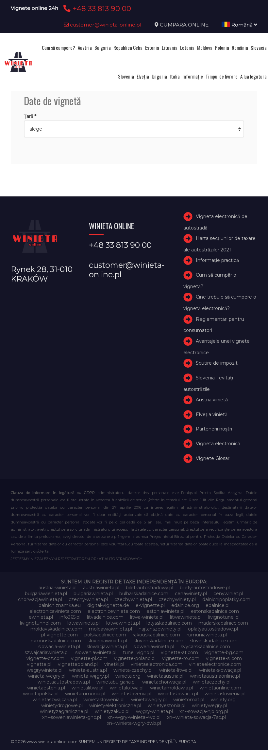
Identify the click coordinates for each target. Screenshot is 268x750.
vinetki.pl (114, 664)
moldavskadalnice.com (56, 629)
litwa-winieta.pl (146, 617)
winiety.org (223, 700)
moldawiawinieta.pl (110, 629)
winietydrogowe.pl (62, 705)
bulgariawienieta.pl (46, 593)
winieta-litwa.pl (176, 670)
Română (242, 25)
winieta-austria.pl (88, 670)
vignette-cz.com (45, 658)
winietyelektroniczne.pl (115, 705)
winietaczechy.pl (211, 682)
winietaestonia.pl (46, 688)
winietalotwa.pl (126, 688)
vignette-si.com (224, 658)
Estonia (152, 47)
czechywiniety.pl (177, 599)
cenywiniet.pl (228, 593)
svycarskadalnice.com (205, 646)
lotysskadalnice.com (169, 623)
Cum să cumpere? (58, 47)
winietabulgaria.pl (116, 682)
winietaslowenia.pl (225, 694)
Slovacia (259, 47)
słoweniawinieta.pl (95, 652)
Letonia (187, 47)
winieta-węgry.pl (90, 676)
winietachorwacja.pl (164, 682)
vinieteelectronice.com (215, 664)
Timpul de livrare (222, 76)
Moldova (204, 47)
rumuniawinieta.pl (207, 635)
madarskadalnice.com (223, 623)
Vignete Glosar (212, 458)
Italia (175, 76)
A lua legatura (253, 76)
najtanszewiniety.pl (160, 629)
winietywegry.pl (209, 705)
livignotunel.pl (224, 617)
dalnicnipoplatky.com (226, 599)
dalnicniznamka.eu (60, 605)
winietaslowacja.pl (178, 694)
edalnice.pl (217, 605)
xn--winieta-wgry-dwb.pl (134, 723)
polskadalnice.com (105, 635)
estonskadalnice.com (215, 611)
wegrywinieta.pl (44, 670)
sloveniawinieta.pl (107, 641)
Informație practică (217, 260)
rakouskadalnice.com (156, 635)
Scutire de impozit (217, 363)
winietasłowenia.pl (104, 700)
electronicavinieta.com (55, 611)
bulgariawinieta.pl (93, 593)
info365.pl (69, 617)
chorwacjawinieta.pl (40, 599)
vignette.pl (39, 664)
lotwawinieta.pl (123, 623)
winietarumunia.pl (85, 694)
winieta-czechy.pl (133, 670)
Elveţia (143, 76)
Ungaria (159, 76)
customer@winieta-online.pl (105, 25)
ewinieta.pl (41, 617)
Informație (192, 76)
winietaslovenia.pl (131, 694)
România (240, 47)
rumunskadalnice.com (56, 641)
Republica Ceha (127, 47)
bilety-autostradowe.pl (205, 588)
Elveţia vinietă (211, 414)
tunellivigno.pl (138, 652)
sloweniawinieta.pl (153, 646)
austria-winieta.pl (57, 588)
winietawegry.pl (149, 700)
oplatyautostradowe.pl (213, 629)
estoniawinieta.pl (165, 611)
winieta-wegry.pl (46, 676)
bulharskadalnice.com (143, 593)
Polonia (222, 47)
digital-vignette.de (108, 605)
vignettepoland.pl (78, 664)
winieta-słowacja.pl (220, 670)
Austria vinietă (212, 400)
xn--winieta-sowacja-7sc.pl (196, 717)
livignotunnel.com (40, 623)
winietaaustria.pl (165, 676)
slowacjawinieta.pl (107, 646)
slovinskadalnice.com (214, 641)
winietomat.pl (188, 700)
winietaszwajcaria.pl (55, 700)
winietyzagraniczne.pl (64, 711)
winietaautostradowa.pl (64, 682)
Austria (85, 47)
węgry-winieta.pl (154, 711)
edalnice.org (185, 605)
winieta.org (128, 676)
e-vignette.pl (150, 605)
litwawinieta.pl (186, 617)
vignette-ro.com (180, 658)
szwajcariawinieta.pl (47, 652)
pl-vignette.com (59, 635)
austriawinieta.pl (101, 588)
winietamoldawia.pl (171, 688)
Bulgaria (102, 47)
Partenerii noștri (214, 429)
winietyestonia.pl (166, 705)
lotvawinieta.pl (83, 623)
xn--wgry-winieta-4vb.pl (134, 717)
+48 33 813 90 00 (101, 8)
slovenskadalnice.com (158, 641)
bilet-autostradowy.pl (149, 588)
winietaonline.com (220, 688)
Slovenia (126, 76)
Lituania (169, 47)
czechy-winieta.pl (88, 599)
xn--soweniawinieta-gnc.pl (71, 717)
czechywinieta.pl (133, 599)
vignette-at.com (179, 652)
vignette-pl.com (89, 658)
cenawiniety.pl (191, 593)
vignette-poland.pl (135, 658)
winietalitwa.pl (87, 688)
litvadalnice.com (105, 617)
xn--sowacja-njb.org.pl (203, 711)
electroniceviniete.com (114, 611)
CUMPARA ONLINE (184, 25)
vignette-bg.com (224, 652)
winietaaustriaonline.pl (215, 676)
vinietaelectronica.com (156, 664)
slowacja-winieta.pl (59, 646)
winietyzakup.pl (112, 711)
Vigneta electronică (218, 444)
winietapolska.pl (41, 694)
